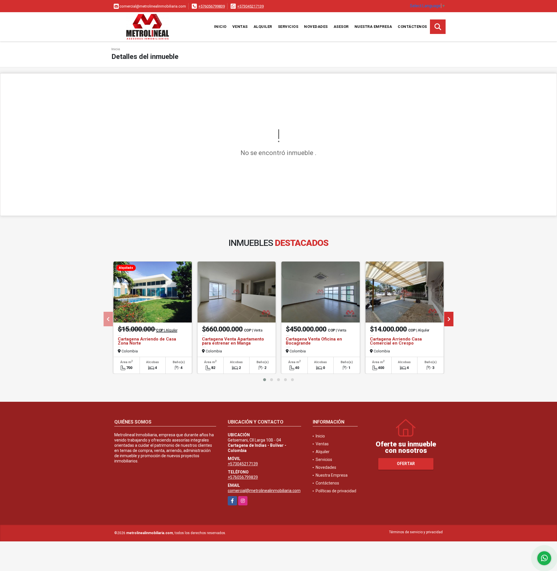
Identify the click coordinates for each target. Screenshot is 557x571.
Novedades (316, 26)
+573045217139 (250, 6)
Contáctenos (412, 26)
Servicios (288, 26)
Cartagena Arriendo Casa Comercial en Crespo (396, 341)
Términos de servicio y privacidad (416, 532)
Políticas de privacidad (336, 491)
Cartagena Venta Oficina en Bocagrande (314, 341)
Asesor (341, 26)
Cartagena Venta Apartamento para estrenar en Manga (233, 341)
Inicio (220, 26)
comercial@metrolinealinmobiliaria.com (264, 490)
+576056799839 (211, 6)
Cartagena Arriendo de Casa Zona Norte (147, 341)
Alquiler (263, 26)
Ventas (240, 26)
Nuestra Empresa (373, 26)
